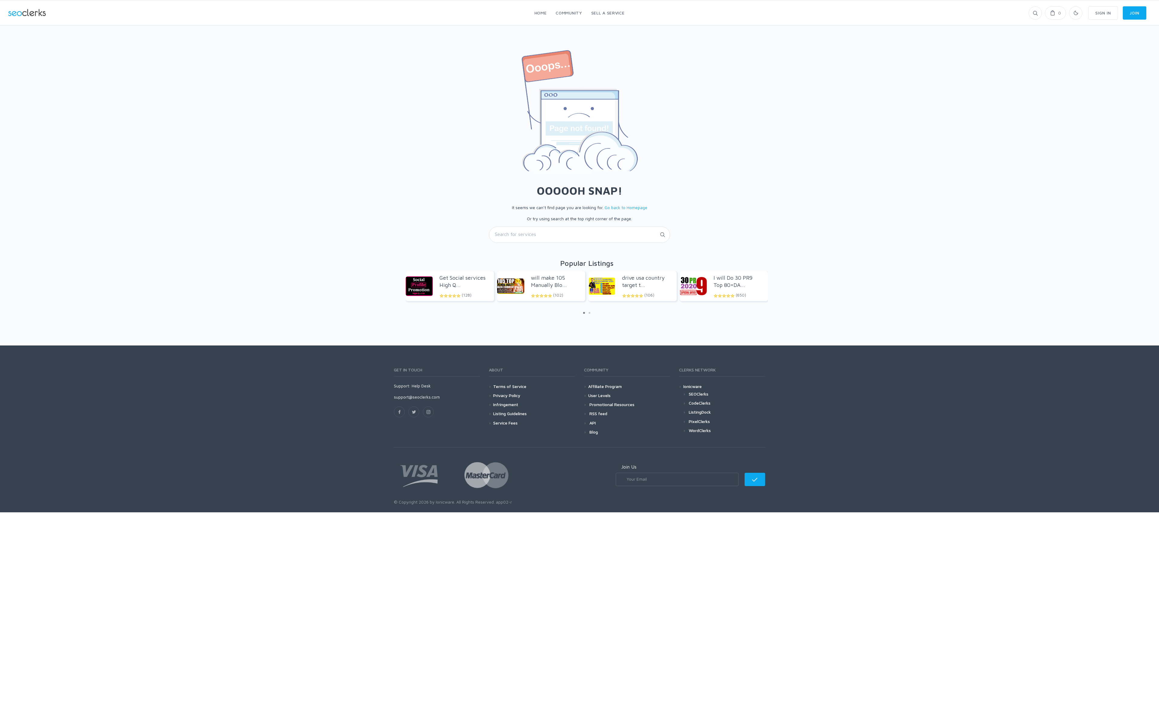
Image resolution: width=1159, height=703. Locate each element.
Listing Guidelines (510, 413)
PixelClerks (699, 421)
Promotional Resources (611, 404)
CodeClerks (699, 403)
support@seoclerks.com (417, 396)
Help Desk (421, 385)
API (592, 422)
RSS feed (597, 413)
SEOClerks (698, 393)
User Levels (599, 395)
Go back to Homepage (626, 207)
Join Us (629, 466)
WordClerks (700, 430)
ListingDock (700, 412)
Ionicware (692, 386)
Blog (593, 431)
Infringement (505, 404)
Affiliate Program (605, 386)
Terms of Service (509, 386)
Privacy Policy (506, 395)
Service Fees (505, 422)
